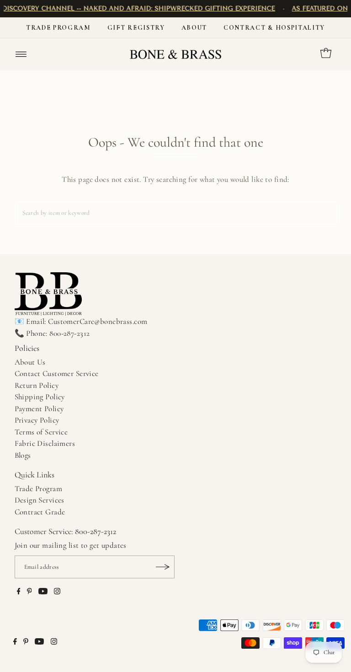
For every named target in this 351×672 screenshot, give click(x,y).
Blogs (23, 455)
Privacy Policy (37, 420)
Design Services (39, 500)
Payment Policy (39, 408)
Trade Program (58, 28)
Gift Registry (136, 28)
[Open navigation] (21, 54)
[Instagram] (57, 592)
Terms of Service (41, 432)
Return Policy (37, 385)
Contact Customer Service (57, 373)
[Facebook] (19, 592)
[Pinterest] (29, 592)
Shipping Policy (40, 397)
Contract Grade (40, 512)
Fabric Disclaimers (45, 443)
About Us (30, 362)
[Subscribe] (163, 567)
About (194, 28)
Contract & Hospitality (274, 28)
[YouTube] (43, 592)
